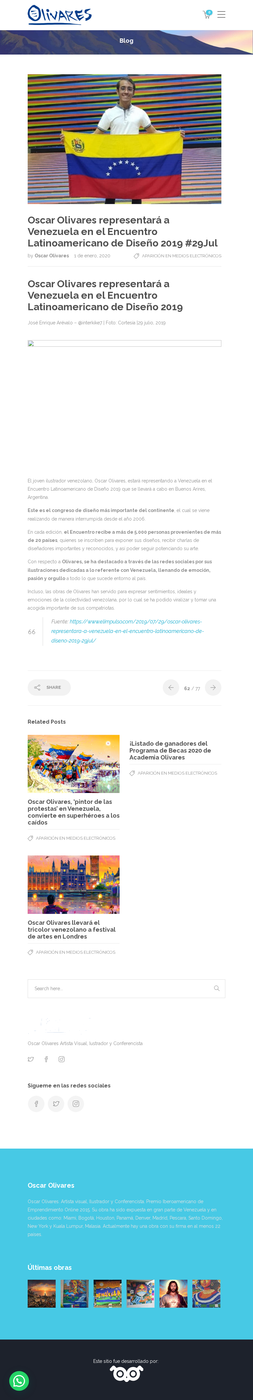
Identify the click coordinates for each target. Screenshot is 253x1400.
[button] (19, 1381)
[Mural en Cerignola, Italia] (140, 1294)
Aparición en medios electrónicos (181, 255)
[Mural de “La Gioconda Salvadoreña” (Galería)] (206, 1294)
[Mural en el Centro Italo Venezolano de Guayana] (75, 1294)
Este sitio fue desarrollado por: (126, 1361)
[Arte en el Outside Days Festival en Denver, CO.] (108, 1294)
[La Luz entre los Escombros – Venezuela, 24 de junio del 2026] (42, 1294)
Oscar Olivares (52, 255)
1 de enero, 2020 (92, 255)
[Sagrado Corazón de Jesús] (173, 1294)
